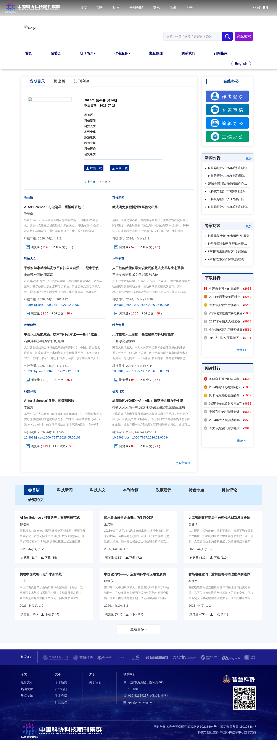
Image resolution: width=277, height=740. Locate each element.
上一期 (90, 181)
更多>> (241, 350)
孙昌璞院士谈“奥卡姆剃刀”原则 (228, 236)
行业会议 (61, 702)
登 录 (257, 8)
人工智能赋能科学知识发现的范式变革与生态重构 (148, 268)
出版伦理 (156, 53)
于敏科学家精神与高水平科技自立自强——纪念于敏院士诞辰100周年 (73, 268)
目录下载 (121, 168)
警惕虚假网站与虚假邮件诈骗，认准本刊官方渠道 (241, 183)
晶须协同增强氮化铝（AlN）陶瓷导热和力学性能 (147, 400)
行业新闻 (61, 689)
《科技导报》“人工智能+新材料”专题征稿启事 (238, 199)
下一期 (103, 181)
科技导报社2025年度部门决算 (228, 168)
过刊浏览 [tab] (82, 81)
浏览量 (35, 247)
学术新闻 (61, 682)
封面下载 (95, 168)
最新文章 (27, 682)
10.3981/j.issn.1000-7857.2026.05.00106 (52, 437)
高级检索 (244, 36)
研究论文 (90, 154)
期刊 (100, 8)
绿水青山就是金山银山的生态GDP (128, 517)
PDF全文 (59, 247)
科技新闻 (90, 120)
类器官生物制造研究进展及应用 (228, 411)
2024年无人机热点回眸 (222, 420)
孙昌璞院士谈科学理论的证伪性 (229, 243)
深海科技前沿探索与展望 (223, 313)
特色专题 (90, 143)
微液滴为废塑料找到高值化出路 (135, 207)
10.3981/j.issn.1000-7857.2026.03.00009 (140, 304)
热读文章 (27, 689)
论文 (116, 8)
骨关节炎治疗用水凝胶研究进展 (228, 305)
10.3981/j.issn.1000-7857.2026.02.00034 (140, 437)
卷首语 (88, 114)
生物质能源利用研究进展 (223, 329)
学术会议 (61, 695)
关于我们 (95, 682)
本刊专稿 (90, 131)
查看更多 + (138, 629)
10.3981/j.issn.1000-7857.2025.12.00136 (52, 371)
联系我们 (188, 53)
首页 (83, 8)
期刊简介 (86, 53)
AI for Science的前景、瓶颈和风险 (49, 400)
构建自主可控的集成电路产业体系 (229, 288)
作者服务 (121, 53)
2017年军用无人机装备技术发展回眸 (231, 321)
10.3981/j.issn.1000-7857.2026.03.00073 (140, 371)
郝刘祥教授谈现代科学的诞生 (227, 251)
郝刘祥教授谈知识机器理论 (226, 259)
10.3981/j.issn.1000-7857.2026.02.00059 (52, 304)
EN (265, 8)
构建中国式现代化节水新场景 (41, 574)
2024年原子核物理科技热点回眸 (228, 296)
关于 (189, 8)
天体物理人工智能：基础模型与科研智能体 (143, 334)
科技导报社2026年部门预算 (226, 175)
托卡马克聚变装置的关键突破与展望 (231, 395)
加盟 (172, 8)
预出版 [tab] (59, 81)
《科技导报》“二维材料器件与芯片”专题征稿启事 (241, 191)
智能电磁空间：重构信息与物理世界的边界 (219, 574)
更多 (249, 158)
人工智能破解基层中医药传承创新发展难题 (219, 517)
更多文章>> (183, 463)
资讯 (156, 8)
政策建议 (90, 137)
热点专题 (27, 695)
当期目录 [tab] (37, 81)
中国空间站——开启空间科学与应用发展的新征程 (140, 574)
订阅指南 (221, 53)
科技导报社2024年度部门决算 (228, 207)
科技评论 (90, 148)
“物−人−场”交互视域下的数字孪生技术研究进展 (238, 338)
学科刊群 (136, 8)
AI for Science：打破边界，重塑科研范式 (54, 207)
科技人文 (90, 126)
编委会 (56, 53)
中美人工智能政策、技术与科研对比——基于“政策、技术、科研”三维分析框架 (81, 334)
